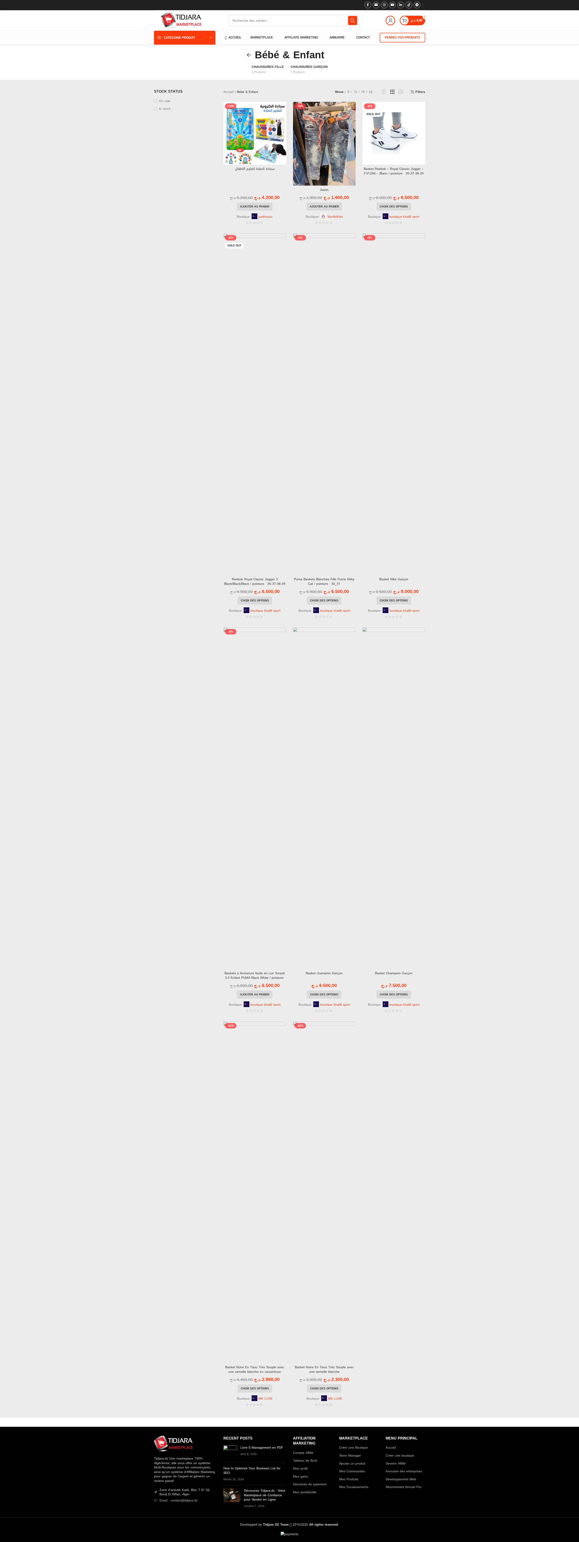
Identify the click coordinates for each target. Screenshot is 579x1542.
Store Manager (350, 1455)
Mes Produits (348, 1479)
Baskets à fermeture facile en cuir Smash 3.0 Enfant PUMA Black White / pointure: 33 (255, 977)
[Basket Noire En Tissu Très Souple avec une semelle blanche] (324, 1192)
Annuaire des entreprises (404, 1471)
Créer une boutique (400, 1455)
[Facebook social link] (367, 5)
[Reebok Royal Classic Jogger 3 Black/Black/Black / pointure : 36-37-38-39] (254, 404)
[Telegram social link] (417, 5)
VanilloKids (335, 217)
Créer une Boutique (353, 1447)
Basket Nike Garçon (393, 579)
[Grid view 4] (401, 92)
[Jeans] (324, 143)
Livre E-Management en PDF (261, 1448)
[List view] (384, 92)
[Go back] (249, 55)
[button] (255, 206)
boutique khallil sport (404, 217)
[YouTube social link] (392, 5)
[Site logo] (181, 21)
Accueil (228, 92)
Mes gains (300, 1476)
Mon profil (300, 1468)
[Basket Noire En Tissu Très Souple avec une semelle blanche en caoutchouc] (254, 1192)
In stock (164, 109)
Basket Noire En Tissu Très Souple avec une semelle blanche (324, 1369)
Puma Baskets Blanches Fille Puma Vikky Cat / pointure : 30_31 (324, 581)
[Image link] (173, 1444)
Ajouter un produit (352, 1463)
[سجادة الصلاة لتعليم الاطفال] (254, 133)
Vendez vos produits (402, 37)
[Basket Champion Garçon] (393, 798)
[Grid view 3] (392, 92)
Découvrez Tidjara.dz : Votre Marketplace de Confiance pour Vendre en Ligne (264, 1495)
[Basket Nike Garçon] (393, 404)
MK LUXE (265, 1398)
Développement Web (401, 1479)
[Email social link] (376, 5)
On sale (164, 101)
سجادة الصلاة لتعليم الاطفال (255, 169)
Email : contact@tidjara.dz (178, 1500)
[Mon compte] (390, 20)
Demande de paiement (309, 1484)
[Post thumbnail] (230, 1452)
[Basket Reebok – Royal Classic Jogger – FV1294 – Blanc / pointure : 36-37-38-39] (393, 133)
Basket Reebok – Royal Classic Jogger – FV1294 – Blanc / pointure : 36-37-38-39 (394, 171)
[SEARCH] (352, 20)
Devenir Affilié (396, 1463)
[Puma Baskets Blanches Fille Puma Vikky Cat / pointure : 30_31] (324, 404)
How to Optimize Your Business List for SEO (252, 1470)
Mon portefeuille (304, 1492)
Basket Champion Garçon (393, 973)
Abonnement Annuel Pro (403, 1487)
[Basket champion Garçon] (324, 798)
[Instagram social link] (384, 5)
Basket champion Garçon (324, 973)
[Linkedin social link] (400, 5)
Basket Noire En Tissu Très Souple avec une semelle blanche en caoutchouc (254, 1369)
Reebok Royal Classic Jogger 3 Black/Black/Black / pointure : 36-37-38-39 (254, 581)
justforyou (265, 217)
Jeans (324, 190)
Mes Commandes (352, 1471)
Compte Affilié (303, 1453)
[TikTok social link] (408, 5)
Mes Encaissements (353, 1487)
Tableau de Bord (305, 1460)
